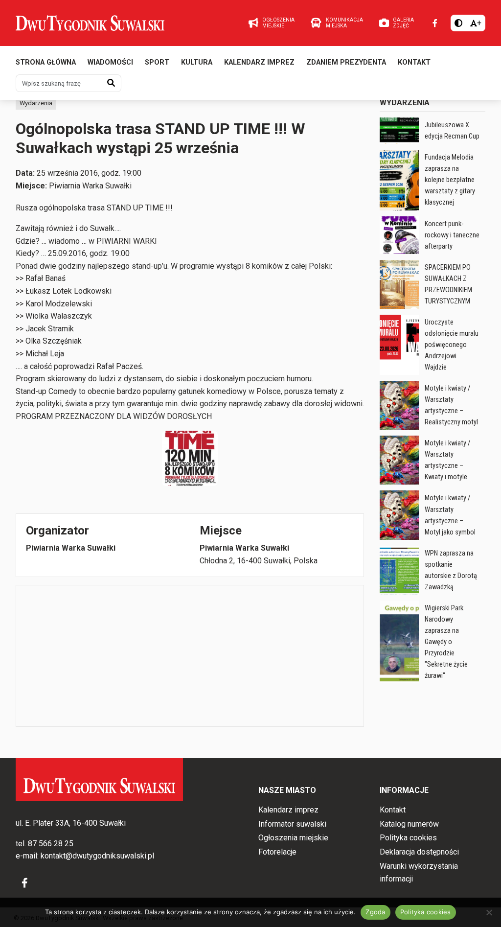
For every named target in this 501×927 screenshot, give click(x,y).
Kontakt (414, 62)
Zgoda (375, 912)
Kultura (196, 62)
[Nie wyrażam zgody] (489, 912)
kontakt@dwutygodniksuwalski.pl (97, 855)
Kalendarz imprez (259, 62)
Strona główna (46, 62)
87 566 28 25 (50, 843)
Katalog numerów (409, 824)
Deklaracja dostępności (419, 852)
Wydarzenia (36, 103)
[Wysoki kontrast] (458, 23)
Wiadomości (110, 62)
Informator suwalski (292, 824)
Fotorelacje (277, 852)
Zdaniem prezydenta (346, 62)
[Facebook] (435, 23)
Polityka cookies (408, 837)
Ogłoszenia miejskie (293, 837)
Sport (157, 62)
